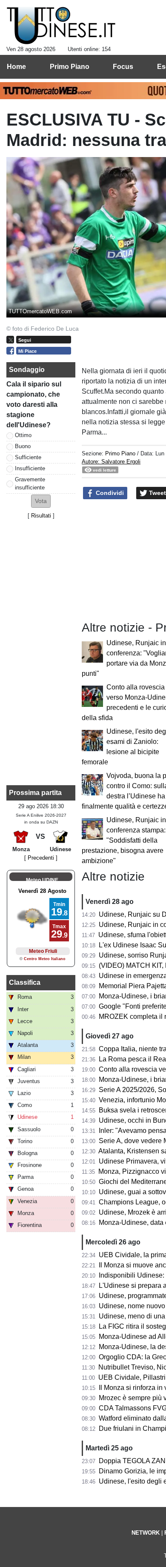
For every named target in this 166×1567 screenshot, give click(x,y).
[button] (41, 501)
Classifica (24, 982)
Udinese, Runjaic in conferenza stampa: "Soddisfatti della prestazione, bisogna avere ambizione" (124, 840)
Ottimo (23, 435)
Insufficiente (30, 468)
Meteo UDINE (42, 880)
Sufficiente (28, 457)
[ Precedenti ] (40, 858)
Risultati (41, 515)
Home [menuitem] (16, 66)
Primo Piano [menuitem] (69, 66)
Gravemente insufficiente (30, 483)
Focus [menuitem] (123, 66)
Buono (23, 446)
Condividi (109, 492)
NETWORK (146, 1533)
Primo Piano (120, 453)
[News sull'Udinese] (61, 26)
